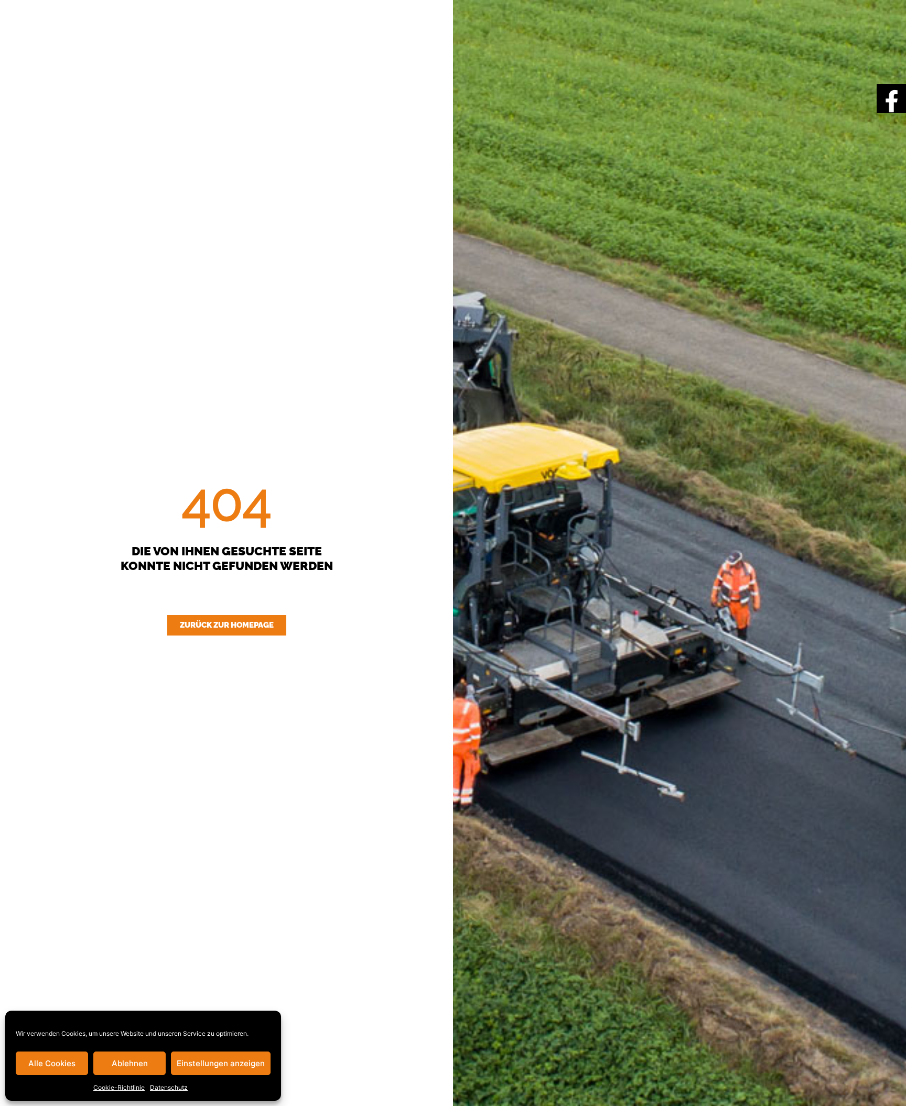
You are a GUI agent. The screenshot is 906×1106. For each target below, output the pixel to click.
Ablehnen (130, 1063)
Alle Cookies (52, 1063)
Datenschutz (169, 1087)
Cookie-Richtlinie (119, 1087)
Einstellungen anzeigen (221, 1063)
